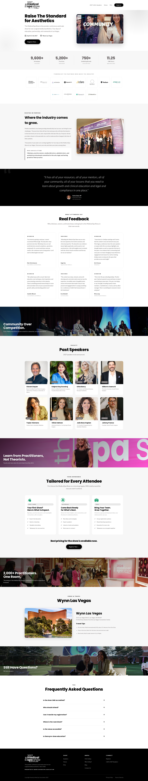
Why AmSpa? (88, 762)
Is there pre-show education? (74, 736)
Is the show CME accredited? (74, 700)
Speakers (65, 759)
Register (118, 5)
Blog (86, 765)
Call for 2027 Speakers (112, 762)
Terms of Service (119, 777)
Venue (105, 5)
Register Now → (32, 42)
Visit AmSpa (88, 759)
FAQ (111, 5)
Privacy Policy (109, 777)
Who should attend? (74, 707)
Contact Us (88, 768)
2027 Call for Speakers (96, 5)
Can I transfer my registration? (74, 714)
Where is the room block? (74, 721)
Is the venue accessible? (74, 729)
